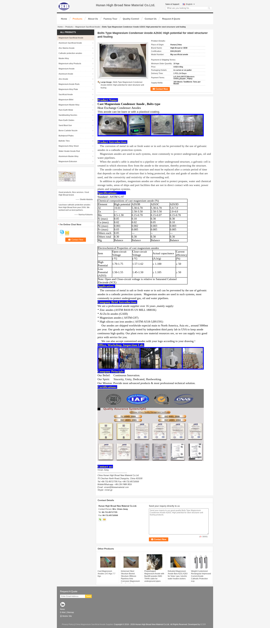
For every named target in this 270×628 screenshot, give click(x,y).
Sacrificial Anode (66, 94)
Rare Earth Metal (66, 110)
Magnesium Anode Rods (69, 84)
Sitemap (70, 612)
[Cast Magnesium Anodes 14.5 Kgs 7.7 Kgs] (108, 562)
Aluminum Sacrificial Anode (70, 43)
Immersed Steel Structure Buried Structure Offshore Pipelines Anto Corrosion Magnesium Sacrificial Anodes (130, 577)
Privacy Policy (68, 624)
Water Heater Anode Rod (69, 151)
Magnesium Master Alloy (69, 105)
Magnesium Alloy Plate (68, 89)
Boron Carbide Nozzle (68, 130)
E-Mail (62, 612)
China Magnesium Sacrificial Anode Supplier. (94, 624)
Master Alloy (64, 58)
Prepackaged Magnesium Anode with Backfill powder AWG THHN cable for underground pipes (154, 576)
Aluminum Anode (66, 74)
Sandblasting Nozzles (68, 115)
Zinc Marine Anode (67, 48)
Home (64, 18)
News (62, 609)
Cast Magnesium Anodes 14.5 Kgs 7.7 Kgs (106, 573)
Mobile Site (67, 616)
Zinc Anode (63, 79)
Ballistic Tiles (64, 141)
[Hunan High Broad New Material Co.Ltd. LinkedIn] (62, 604)
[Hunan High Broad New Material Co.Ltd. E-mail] (104, 519)
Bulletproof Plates (66, 136)
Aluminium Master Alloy (68, 156)
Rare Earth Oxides (66, 120)
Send (88, 596)
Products (77, 18)
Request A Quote (171, 18)
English (189, 4)
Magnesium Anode (67, 69)
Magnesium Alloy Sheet (69, 146)
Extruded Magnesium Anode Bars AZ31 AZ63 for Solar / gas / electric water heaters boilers (178, 575)
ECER (203, 624)
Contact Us (151, 18)
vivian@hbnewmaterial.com (116, 487)
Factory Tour (110, 18)
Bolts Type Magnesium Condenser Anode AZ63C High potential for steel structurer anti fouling (122, 85)
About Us (93, 18)
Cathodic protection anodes (70, 53)
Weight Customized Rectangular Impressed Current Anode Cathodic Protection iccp (201, 576)
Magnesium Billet (66, 100)
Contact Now (162, 89)
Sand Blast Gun (65, 125)
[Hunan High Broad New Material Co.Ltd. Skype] (100, 519)
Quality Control (131, 18)
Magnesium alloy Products (70, 63)
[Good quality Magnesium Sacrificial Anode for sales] (67, 176)
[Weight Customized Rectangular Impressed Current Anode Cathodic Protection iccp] (201, 562)
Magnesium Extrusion (68, 161)
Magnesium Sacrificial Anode (87, 27)
